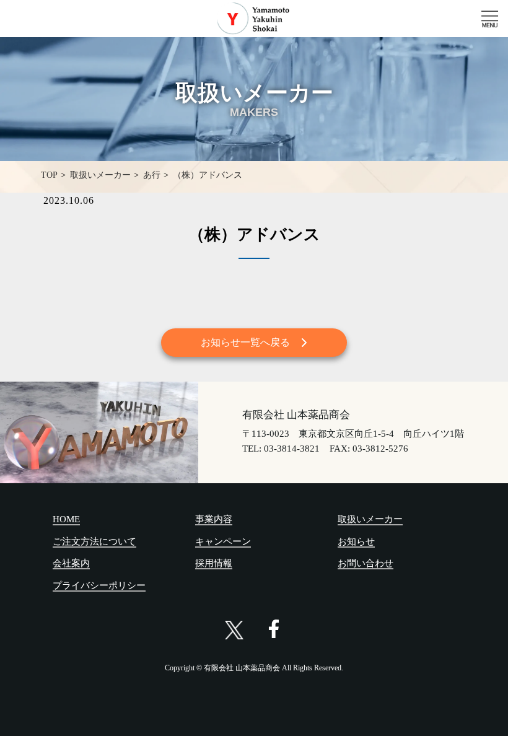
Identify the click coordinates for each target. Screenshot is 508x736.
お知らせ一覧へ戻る (245, 342)
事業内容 (213, 519)
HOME (66, 519)
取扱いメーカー (370, 519)
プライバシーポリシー (99, 585)
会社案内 (71, 563)
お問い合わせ (365, 563)
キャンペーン (223, 541)
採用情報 (213, 563)
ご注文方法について (94, 541)
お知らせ (356, 541)
